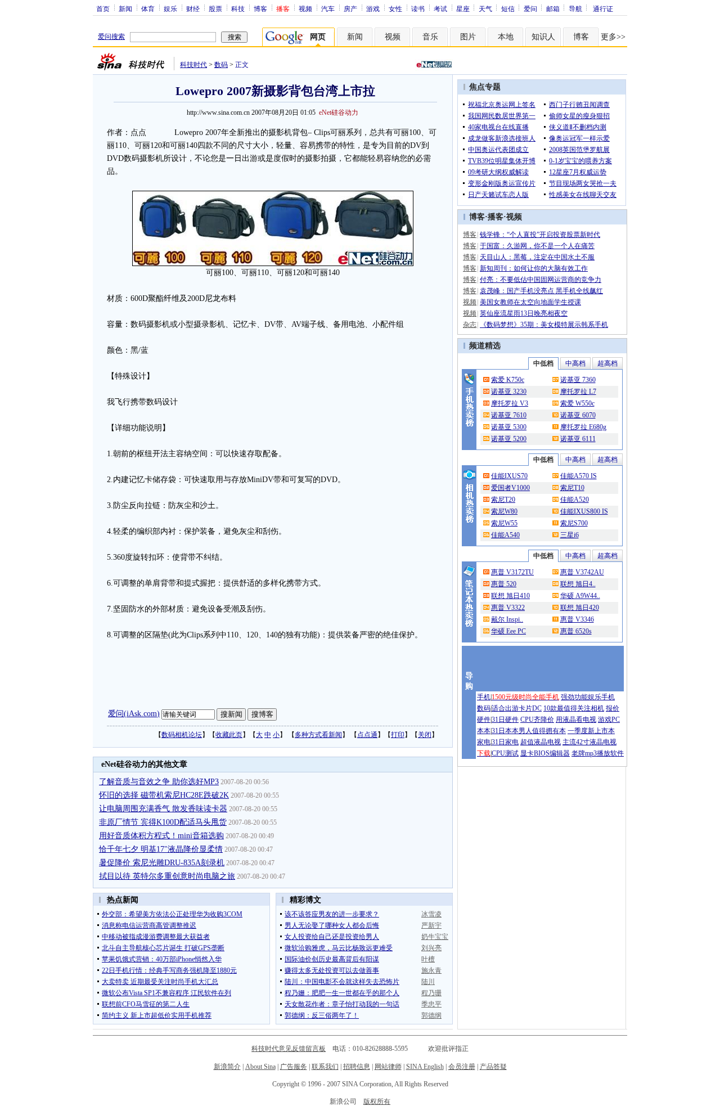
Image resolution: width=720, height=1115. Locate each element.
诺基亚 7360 (578, 380)
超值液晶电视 (540, 742)
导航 (575, 8)
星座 (463, 8)
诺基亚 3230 (508, 391)
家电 (483, 742)
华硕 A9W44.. (580, 596)
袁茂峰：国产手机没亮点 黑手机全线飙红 (541, 291)
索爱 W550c (577, 403)
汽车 (328, 8)
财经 (193, 8)
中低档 (543, 363)
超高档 (607, 363)
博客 (260, 8)
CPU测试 (505, 753)
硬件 (483, 719)
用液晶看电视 (576, 719)
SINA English (425, 1067)
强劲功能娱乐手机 (588, 697)
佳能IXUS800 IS (584, 511)
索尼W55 (504, 523)
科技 (238, 8)
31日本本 (505, 731)
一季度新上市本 (591, 731)
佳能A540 (505, 535)
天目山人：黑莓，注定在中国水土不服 (537, 257)
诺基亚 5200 (508, 439)
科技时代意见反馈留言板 (288, 1049)
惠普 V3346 (577, 619)
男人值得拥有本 (542, 731)
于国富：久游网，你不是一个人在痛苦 (537, 246)
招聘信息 (356, 1067)
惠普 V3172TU (512, 572)
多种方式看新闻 (318, 735)
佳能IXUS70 (509, 476)
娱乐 (170, 8)
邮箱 (553, 8)
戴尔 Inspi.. (507, 619)
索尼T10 (572, 488)
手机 (483, 697)
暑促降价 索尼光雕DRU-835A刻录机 (161, 862)
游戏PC (609, 719)
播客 (495, 217)
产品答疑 (493, 1067)
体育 (148, 8)
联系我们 (325, 1067)
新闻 (125, 8)
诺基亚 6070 (578, 415)
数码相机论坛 (181, 735)
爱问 (530, 8)
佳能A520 (574, 499)
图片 (468, 37)
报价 (612, 708)
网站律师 (388, 1067)
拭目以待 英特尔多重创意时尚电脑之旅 (167, 876)
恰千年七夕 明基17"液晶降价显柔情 (161, 849)
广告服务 (293, 1067)
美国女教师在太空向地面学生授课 (530, 302)
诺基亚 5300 (508, 427)
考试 (440, 8)
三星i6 (569, 535)
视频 (305, 8)
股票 (215, 8)
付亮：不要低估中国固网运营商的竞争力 (540, 280)
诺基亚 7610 (508, 415)
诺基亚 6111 (578, 439)
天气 (485, 8)
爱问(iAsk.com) (134, 713)
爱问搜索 (111, 37)
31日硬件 (505, 719)
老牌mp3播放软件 (598, 753)
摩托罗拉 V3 (509, 403)
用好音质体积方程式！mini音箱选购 (161, 835)
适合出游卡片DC (517, 708)
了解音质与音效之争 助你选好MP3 (159, 781)
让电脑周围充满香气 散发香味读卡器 (163, 808)
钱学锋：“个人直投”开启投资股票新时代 (540, 235)
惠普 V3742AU (582, 572)
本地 (506, 37)
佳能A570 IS (578, 476)
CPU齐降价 (537, 719)
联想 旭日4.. (578, 584)
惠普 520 (503, 584)
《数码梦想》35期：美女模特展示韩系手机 (544, 325)
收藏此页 (228, 735)
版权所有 (376, 1101)
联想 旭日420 (579, 608)
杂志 (469, 325)
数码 (221, 65)
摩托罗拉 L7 (578, 391)
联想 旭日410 (510, 596)
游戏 (373, 8)
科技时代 (193, 65)
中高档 (575, 363)
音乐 (430, 37)
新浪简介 (227, 1067)
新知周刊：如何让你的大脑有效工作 (534, 268)
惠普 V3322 (508, 608)
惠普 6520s (576, 631)
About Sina (260, 1067)
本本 (483, 731)
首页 (103, 8)
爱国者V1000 (510, 488)
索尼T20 (503, 499)
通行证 (603, 8)
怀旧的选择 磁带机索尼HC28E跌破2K (164, 795)
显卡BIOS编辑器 (545, 753)
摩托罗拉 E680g (583, 427)
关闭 (424, 735)
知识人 (543, 37)
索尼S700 (574, 523)
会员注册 (461, 1067)
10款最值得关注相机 (573, 708)
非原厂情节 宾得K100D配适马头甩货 (163, 822)
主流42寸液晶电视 (589, 742)
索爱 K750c (507, 380)
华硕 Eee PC (508, 631)
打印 (397, 735)
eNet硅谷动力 (338, 112)
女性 (395, 8)
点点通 (367, 735)
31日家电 (505, 742)
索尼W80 (504, 511)
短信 (508, 8)
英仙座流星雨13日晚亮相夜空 (524, 313)
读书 (418, 8)
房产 (350, 8)
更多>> (613, 37)
